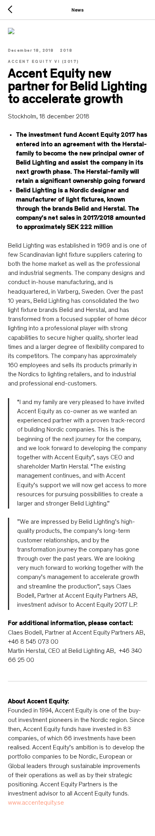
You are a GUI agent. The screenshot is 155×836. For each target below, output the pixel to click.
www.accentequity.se (36, 803)
